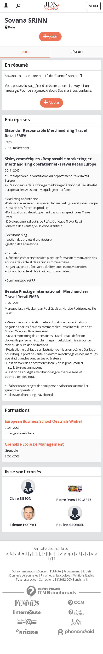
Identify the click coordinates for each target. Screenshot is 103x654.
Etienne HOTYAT (23, 524)
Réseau (76, 52)
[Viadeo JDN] (76, 622)
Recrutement (71, 571)
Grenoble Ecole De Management (34, 444)
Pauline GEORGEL (70, 524)
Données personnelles (23, 575)
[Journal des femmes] (27, 603)
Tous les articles (26, 579)
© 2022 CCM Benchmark (72, 579)
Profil (24, 52)
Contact (42, 571)
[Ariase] (27, 631)
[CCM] (76, 603)
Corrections (46, 579)
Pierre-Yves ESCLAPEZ (74, 499)
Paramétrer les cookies (55, 575)
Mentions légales (83, 575)
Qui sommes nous (23, 571)
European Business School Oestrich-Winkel (43, 421)
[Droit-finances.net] (76, 612)
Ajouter (52, 36)
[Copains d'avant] (27, 622)
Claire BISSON (20, 498)
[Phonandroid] (76, 632)
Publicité (55, 571)
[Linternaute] (27, 612)
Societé (87, 571)
